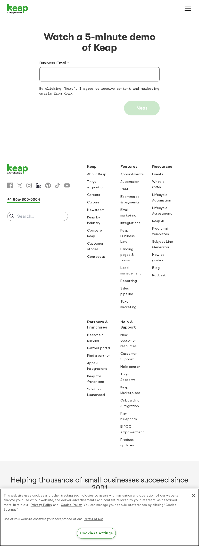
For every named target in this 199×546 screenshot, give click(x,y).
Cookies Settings (96, 533)
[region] (99, 517)
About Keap (96, 174)
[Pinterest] (48, 185)
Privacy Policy (41, 505)
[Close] (193, 495)
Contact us (96, 257)
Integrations (130, 223)
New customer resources (128, 340)
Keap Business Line (127, 236)
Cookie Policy (71, 505)
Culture (93, 202)
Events (157, 174)
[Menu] (188, 8)
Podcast (159, 275)
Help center (130, 367)
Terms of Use (93, 519)
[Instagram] (29, 185)
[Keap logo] (17, 9)
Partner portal (98, 348)
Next (142, 108)
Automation (129, 182)
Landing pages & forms (127, 254)
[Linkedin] (38, 185)
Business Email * (54, 63)
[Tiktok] (57, 185)
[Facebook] (10, 185)
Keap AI (158, 221)
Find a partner (98, 355)
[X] (20, 185)
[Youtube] (67, 185)
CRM (124, 189)
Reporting (128, 281)
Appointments (132, 174)
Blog (156, 268)
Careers (93, 195)
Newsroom (95, 210)
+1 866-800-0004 (23, 199)
